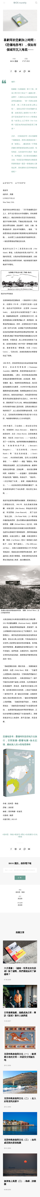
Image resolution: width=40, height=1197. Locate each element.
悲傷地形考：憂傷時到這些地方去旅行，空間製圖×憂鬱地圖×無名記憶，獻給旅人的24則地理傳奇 (20, 740)
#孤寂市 (17, 834)
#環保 (20, 837)
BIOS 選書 (14, 61)
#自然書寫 (29, 834)
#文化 (35, 834)
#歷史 (22, 834)
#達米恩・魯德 (8, 834)
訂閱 (20, 877)
